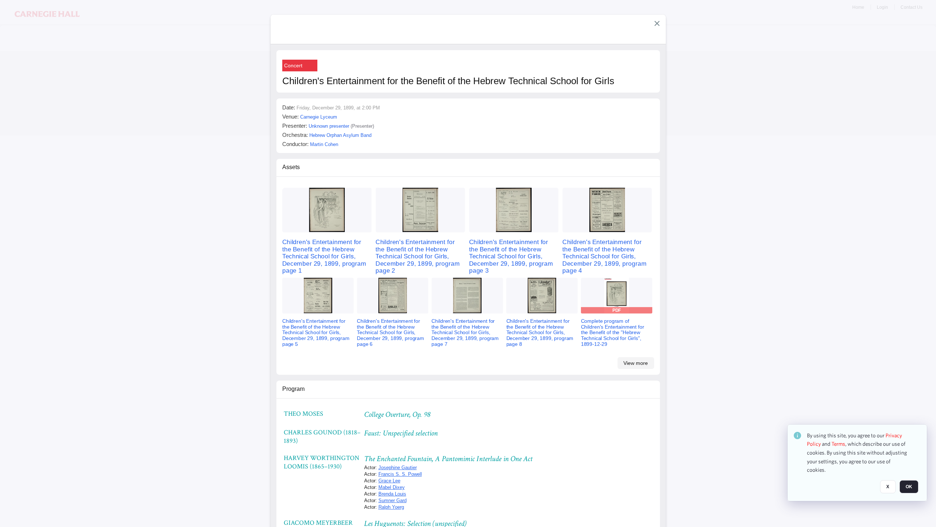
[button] (657, 23)
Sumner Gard (392, 500)
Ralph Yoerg (391, 507)
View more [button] (635, 363)
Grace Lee (389, 480)
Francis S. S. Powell (400, 474)
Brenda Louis (392, 494)
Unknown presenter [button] (329, 126)
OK (909, 487)
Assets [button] (291, 167)
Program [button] (293, 389)
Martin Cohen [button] (324, 144)
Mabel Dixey (391, 487)
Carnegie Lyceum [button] (318, 117)
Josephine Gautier (397, 467)
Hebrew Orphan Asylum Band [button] (340, 135)
